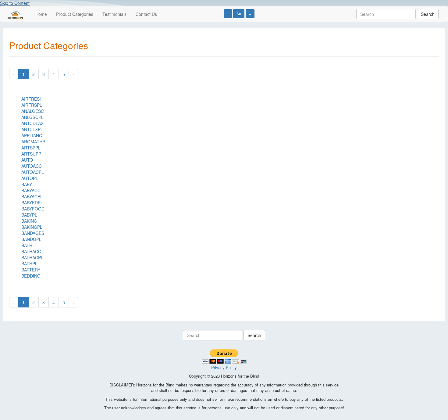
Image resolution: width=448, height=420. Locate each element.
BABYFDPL (32, 202)
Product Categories (74, 14)
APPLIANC (31, 135)
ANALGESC (32, 111)
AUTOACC (31, 166)
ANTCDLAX (32, 123)
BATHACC (31, 251)
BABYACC (31, 190)
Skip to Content (15, 3)
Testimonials (114, 14)
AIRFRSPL (31, 105)
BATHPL (29, 263)
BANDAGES (32, 233)
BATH (26, 245)
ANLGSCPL (32, 117)
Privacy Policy (224, 367)
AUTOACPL (32, 172)
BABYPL (29, 215)
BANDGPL (31, 239)
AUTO (27, 160)
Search (428, 14)
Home (41, 14)
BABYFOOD (32, 209)
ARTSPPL (31, 148)
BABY (26, 184)
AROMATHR (33, 141)
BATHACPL (32, 257)
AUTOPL (29, 178)
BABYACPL (32, 196)
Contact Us (146, 14)
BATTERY (30, 270)
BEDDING (31, 276)
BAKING (29, 221)
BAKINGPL (31, 227)
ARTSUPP (31, 154)
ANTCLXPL (32, 129)
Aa (238, 13)
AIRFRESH (32, 99)
